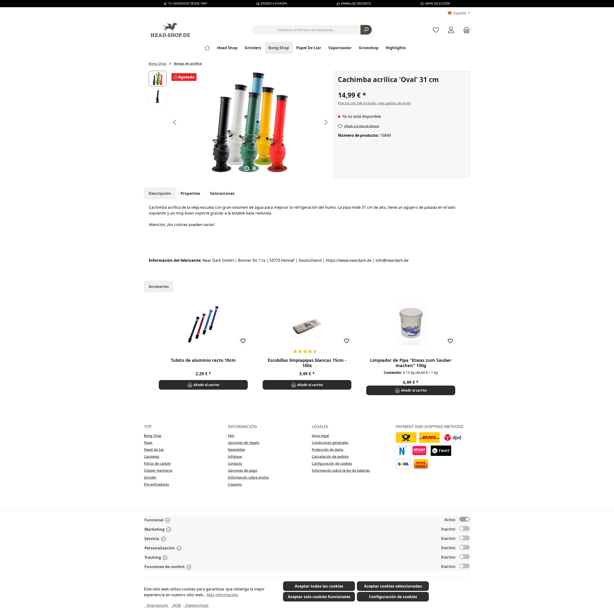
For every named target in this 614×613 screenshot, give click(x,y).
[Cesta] (465, 30)
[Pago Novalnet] (402, 450)
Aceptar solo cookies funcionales (319, 596)
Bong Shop (152, 435)
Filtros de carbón (157, 463)
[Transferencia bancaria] (403, 463)
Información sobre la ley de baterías (341, 470)
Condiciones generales (330, 442)
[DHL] (429, 437)
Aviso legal (320, 435)
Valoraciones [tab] (222, 193)
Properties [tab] (190, 193)
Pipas (148, 442)
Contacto (235, 463)
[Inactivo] (464, 528)
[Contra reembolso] (421, 463)
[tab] (160, 193)
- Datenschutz (196, 605)
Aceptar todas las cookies (319, 586)
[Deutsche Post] (406, 437)
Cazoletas (151, 456)
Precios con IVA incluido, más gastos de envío (374, 103)
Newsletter (236, 449)
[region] (239, 122)
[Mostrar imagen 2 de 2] (254, 168)
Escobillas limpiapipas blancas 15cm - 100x (307, 362)
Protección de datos (327, 449)
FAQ (231, 435)
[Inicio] (209, 48)
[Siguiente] (325, 122)
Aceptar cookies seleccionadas (393, 586)
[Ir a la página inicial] (170, 30)
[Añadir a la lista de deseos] (243, 340)
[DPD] (452, 437)
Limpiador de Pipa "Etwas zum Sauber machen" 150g (410, 362)
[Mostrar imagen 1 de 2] (246, 168)
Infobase (235, 456)
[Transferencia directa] (419, 450)
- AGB (176, 605)
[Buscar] (366, 30)
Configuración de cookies (332, 463)
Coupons (235, 484)
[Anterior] (175, 122)
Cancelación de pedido (330, 456)
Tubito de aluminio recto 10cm (203, 360)
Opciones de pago (242, 470)
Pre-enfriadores (156, 484)
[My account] (451, 30)
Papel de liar (154, 449)
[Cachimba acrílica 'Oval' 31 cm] (250, 122)
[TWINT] (441, 450)
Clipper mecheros (158, 470)
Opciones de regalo (243, 442)
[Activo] (464, 519)
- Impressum (157, 605)
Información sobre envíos (248, 477)
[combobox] (306, 30)
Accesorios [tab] (159, 286)
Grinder (150, 477)
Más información (222, 594)
